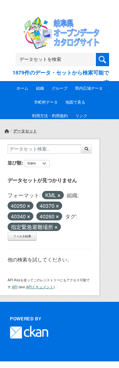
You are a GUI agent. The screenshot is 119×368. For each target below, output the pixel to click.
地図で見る (75, 102)
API (15, 286)
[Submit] (86, 149)
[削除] (59, 195)
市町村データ (46, 102)
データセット (25, 131)
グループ (59, 88)
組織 (40, 88)
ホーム (22, 88)
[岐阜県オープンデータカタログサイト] (59, 21)
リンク (81, 115)
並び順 (14, 162)
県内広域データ (89, 88)
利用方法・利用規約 (50, 115)
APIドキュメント (40, 286)
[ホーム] (6, 131)
